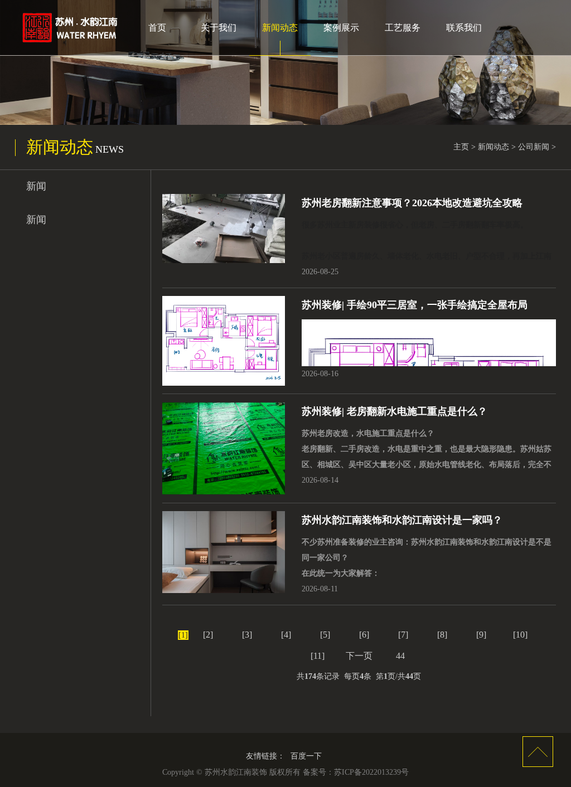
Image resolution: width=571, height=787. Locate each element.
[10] (520, 634)
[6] (364, 634)
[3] (247, 634)
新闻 (36, 186)
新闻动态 (280, 27)
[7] (403, 634)
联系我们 (464, 27)
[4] (286, 634)
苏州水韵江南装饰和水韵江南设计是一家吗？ (402, 520)
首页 (157, 27)
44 (400, 655)
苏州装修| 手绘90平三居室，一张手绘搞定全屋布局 (415, 304)
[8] (442, 634)
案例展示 (341, 27)
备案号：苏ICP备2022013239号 (356, 772)
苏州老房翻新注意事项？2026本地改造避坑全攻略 (412, 202)
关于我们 (218, 27)
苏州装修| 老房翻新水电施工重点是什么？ (394, 411)
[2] (208, 634)
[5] (325, 634)
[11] (318, 655)
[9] (481, 634)
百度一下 (306, 756)
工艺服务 (402, 27)
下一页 (359, 655)
